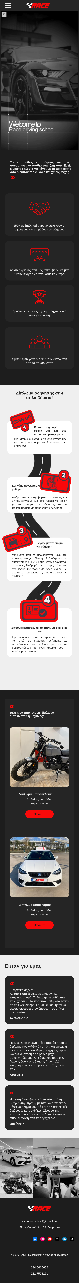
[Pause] (4, 147)
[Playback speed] (69, 148)
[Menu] (8, 5)
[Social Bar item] (35, 1239)
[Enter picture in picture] (72, 148)
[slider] (39, 145)
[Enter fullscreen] (75, 148)
